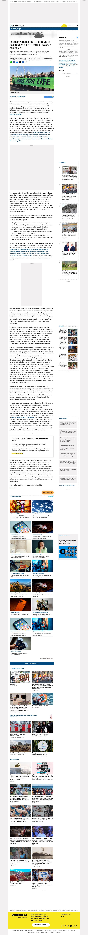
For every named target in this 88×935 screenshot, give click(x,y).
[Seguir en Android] (61, 916)
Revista (42, 932)
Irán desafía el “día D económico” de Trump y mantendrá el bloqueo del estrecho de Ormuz (42, 819)
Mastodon (58, 932)
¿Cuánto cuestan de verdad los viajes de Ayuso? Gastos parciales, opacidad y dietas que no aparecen (42, 776)
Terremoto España (59, 1)
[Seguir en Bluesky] (61, 926)
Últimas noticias (63, 418)
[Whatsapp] (11, 62)
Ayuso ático (69, 1)
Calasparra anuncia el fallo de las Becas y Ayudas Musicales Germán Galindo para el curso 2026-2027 (68, 423)
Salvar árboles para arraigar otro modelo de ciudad (19, 735)
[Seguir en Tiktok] (73, 926)
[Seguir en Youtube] (71, 926)
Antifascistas (48, 1)
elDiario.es (64, 239)
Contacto (37, 932)
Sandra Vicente (35, 690)
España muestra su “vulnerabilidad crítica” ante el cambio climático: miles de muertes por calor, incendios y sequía (20, 777)
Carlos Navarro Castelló (15, 712)
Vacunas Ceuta (38, 1)
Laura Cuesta (64, 277)
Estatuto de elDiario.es (64, 535)
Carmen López (13, 885)
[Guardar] (26, 62)
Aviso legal (55, 930)
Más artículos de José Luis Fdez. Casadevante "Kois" (23, 715)
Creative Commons (48, 930)
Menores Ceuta (30, 1)
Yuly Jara (51, 779)
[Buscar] (76, 73)
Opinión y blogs (16, 29)
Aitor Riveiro (12, 802)
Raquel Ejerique (46, 779)
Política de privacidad (62, 930)
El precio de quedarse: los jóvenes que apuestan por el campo (68, 470)
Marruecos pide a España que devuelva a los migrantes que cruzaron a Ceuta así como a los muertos (69, 235)
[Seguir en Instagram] (68, 926)
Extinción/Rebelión (16, 114)
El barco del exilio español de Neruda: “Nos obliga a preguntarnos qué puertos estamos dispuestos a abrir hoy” (42, 862)
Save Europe (64, 1)
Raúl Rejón (12, 781)
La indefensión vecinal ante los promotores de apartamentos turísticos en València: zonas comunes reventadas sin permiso (19, 708)
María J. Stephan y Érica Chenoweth (22, 417)
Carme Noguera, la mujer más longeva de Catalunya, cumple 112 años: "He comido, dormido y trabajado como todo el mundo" (69, 177)
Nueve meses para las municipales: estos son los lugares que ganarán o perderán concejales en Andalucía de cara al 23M (67, 447)
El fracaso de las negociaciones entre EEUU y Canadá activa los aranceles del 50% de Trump (69, 254)
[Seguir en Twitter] (63, 926)
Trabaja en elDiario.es (29, 930)
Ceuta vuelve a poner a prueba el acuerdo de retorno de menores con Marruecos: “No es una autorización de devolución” (42, 799)
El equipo (22, 930)
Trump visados (53, 1)
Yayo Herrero (69, 60)
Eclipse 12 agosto (24, 910)
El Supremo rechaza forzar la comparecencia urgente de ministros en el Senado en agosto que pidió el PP (69, 216)
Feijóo (34, 1)
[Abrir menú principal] (77, 25)
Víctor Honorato (13, 823)
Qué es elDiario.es (15, 930)
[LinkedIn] (23, 62)
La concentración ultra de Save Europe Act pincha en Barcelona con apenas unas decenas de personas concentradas (42, 686)
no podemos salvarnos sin (41, 132)
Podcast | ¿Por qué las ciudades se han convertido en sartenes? (63, 347)
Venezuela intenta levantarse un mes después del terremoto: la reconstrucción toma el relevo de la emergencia (63, 340)
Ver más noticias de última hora (66, 485)
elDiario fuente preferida (34, 910)
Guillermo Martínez (36, 866)
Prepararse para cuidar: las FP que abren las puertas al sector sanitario (63, 356)
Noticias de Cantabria (61, 910)
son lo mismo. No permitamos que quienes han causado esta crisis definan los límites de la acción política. (31, 139)
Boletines (47, 932)
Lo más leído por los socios (17, 668)
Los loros (12, 684)
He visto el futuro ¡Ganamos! (40, 734)
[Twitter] (20, 62)
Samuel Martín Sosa (66, 63)
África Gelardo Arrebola (37, 779)
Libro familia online (41, 910)
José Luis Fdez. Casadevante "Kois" (18, 96)
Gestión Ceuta (43, 1)
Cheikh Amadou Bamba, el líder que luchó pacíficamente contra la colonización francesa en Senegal (67, 455)
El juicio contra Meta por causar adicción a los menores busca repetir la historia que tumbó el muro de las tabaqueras (20, 841)
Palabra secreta (67, 910)
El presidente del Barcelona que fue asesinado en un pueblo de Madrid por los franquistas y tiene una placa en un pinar (68, 478)
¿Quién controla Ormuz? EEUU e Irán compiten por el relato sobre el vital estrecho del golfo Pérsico (20, 819)
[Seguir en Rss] (76, 926)
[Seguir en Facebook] (65, 926)
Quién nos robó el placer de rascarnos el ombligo (18, 882)
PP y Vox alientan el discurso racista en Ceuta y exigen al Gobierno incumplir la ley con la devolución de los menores (20, 799)
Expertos (72, 910)
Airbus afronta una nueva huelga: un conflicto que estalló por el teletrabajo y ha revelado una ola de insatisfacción (42, 884)
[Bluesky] (17, 62)
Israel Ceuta (20, 1)
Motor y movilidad (77, 910)
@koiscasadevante (15, 716)
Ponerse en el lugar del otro (40, 706)
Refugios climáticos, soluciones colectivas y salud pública (41, 753)
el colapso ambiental (32, 137)
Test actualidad (55, 910)
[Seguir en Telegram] (66, 926)
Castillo (29, 910)
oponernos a (14, 134)
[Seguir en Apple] (63, 916)
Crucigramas (19, 910)
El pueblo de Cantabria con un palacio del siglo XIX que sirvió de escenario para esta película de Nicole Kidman (69, 273)
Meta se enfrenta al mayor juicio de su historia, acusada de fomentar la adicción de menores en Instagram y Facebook (42, 841)
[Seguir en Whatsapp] (74, 926)
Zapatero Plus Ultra (74, 1)
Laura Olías (34, 888)
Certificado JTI (52, 932)
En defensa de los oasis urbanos (19, 753)
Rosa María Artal (35, 707)
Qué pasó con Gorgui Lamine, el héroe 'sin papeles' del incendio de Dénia (19, 861)
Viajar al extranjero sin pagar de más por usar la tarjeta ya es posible (63, 364)
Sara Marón (34, 802)
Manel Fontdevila (13, 685)
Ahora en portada (14, 759)
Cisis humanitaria (25, 1)
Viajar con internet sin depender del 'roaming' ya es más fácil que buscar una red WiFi (63, 331)
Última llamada (13, 488)
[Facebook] (14, 62)
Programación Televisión (48, 910)
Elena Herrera (65, 220)
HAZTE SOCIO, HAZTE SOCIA (40, 925)
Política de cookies (31, 932)
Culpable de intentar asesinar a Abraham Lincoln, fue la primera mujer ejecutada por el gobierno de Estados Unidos (68, 431)
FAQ (68, 930)
